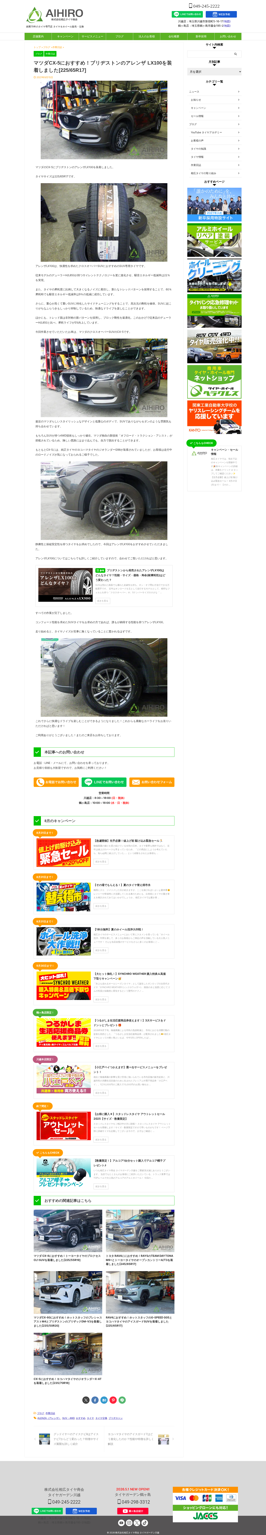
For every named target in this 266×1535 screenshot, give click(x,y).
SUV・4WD (68, 1418)
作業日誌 (50, 1413)
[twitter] (86, 1400)
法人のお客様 (147, 36)
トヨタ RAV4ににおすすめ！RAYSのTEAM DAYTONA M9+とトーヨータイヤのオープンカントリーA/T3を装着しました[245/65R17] (139, 1260)
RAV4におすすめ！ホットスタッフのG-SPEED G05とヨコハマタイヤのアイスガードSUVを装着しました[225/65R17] (139, 1321)
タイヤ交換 (101, 1418)
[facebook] (95, 1400)
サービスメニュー (92, 36)
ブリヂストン (116, 1418)
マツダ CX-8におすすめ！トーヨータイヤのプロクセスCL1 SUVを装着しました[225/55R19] (67, 1258)
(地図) (227, 21)
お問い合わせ (228, 36)
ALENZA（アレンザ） (49, 1418)
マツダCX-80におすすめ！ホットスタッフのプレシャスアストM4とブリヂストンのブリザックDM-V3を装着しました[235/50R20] (68, 1321)
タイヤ (90, 1418)
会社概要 (173, 36)
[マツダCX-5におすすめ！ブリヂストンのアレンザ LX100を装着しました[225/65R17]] (104, 1400)
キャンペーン (65, 36)
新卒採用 (201, 36)
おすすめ (80, 1418)
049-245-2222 (206, 6)
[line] (122, 1400)
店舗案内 (38, 36)
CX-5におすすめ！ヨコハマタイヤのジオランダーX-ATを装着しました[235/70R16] (68, 1381)
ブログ (119, 36)
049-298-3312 (135, 1502)
